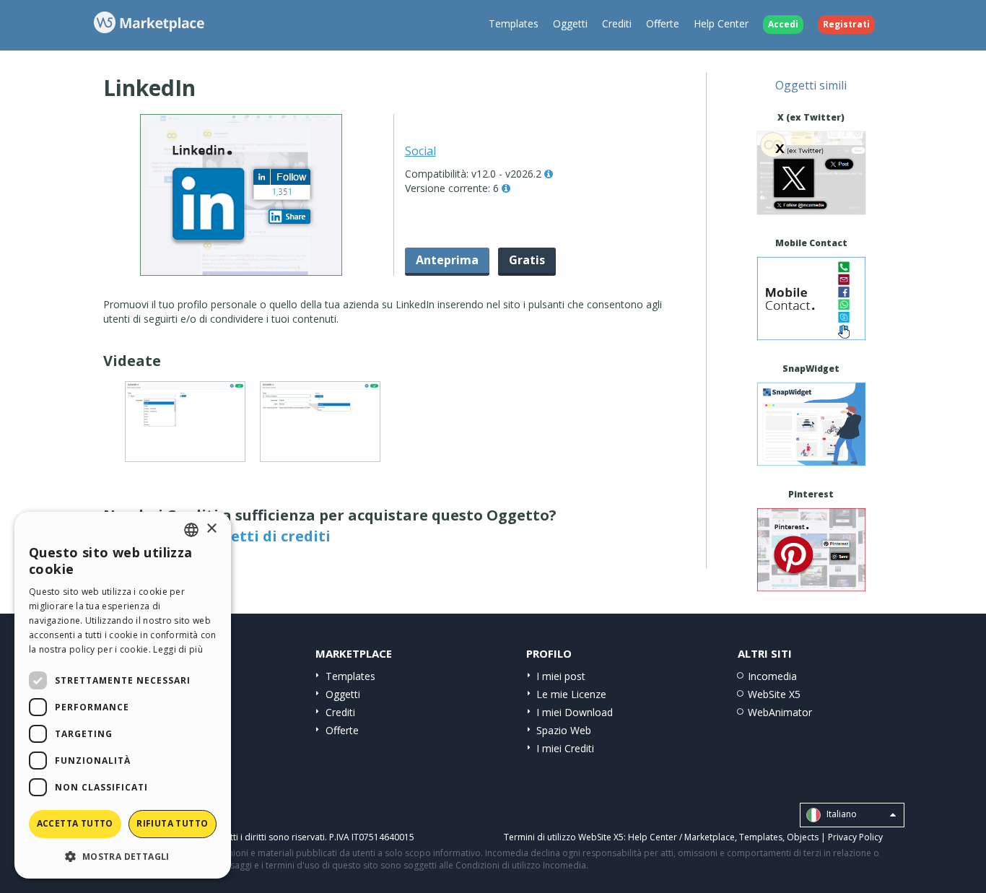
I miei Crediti (565, 748)
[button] (123, 856)
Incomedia (772, 676)
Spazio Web (563, 730)
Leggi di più (178, 649)
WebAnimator (780, 712)
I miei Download (574, 712)
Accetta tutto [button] (75, 823)
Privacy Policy (855, 837)
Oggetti (570, 23)
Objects (803, 837)
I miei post (560, 676)
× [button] (211, 528)
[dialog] (122, 695)
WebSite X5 (774, 694)
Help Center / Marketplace (681, 837)
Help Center (721, 23)
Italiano (840, 814)
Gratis (527, 260)
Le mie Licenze (571, 694)
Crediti (617, 23)
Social (420, 151)
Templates (513, 23)
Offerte (662, 23)
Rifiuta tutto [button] (172, 823)
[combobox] (191, 530)
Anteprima (447, 260)
